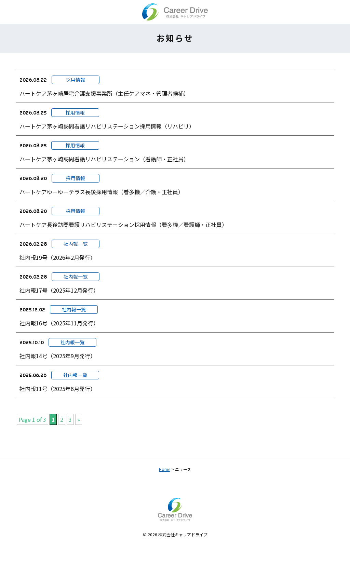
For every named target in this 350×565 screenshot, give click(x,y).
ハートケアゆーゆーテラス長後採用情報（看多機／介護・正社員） (101, 192)
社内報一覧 (76, 243)
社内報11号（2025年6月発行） (57, 389)
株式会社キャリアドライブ (182, 534)
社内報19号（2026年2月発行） (57, 257)
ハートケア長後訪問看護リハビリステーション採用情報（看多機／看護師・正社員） (123, 224)
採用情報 (75, 79)
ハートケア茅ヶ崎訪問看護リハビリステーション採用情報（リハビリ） (106, 126)
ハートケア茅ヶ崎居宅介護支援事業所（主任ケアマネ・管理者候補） (104, 93)
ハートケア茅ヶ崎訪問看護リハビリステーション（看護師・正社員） (104, 159)
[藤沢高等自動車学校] (175, 12)
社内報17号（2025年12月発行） (59, 290)
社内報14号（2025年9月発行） (57, 356)
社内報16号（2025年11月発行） (59, 323)
